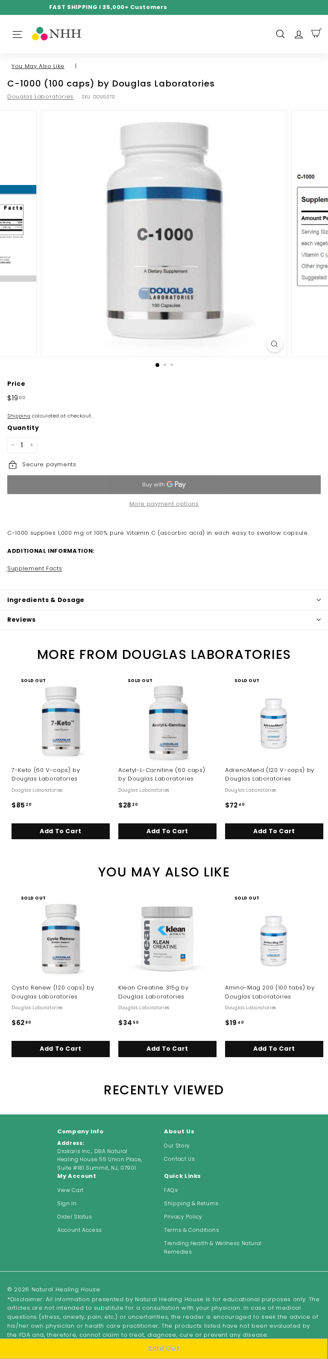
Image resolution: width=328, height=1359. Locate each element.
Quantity (23, 427)
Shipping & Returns (191, 1203)
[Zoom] (274, 344)
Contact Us (179, 1158)
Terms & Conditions (192, 1230)
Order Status (74, 1216)
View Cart (70, 1190)
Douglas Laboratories (40, 96)
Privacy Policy (183, 1216)
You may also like (38, 66)
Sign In (67, 1203)
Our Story (177, 1145)
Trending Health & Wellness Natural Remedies (213, 1247)
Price (16, 383)
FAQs (171, 1190)
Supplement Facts (34, 568)
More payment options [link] (164, 504)
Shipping (18, 415)
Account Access (79, 1230)
